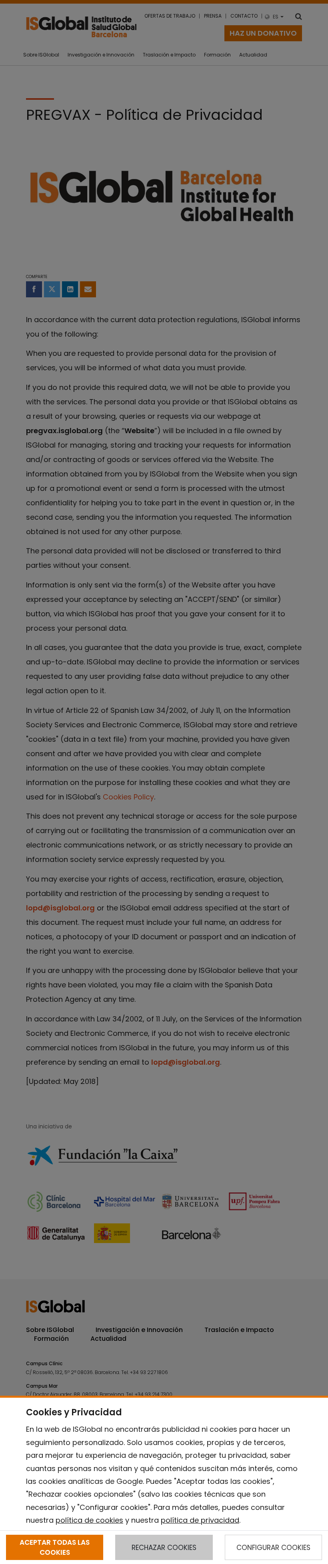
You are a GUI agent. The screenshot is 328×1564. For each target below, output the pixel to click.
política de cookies (89, 1520)
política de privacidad (200, 1520)
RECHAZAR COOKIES (164, 1547)
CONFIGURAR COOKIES (273, 1547)
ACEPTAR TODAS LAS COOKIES (55, 1547)
